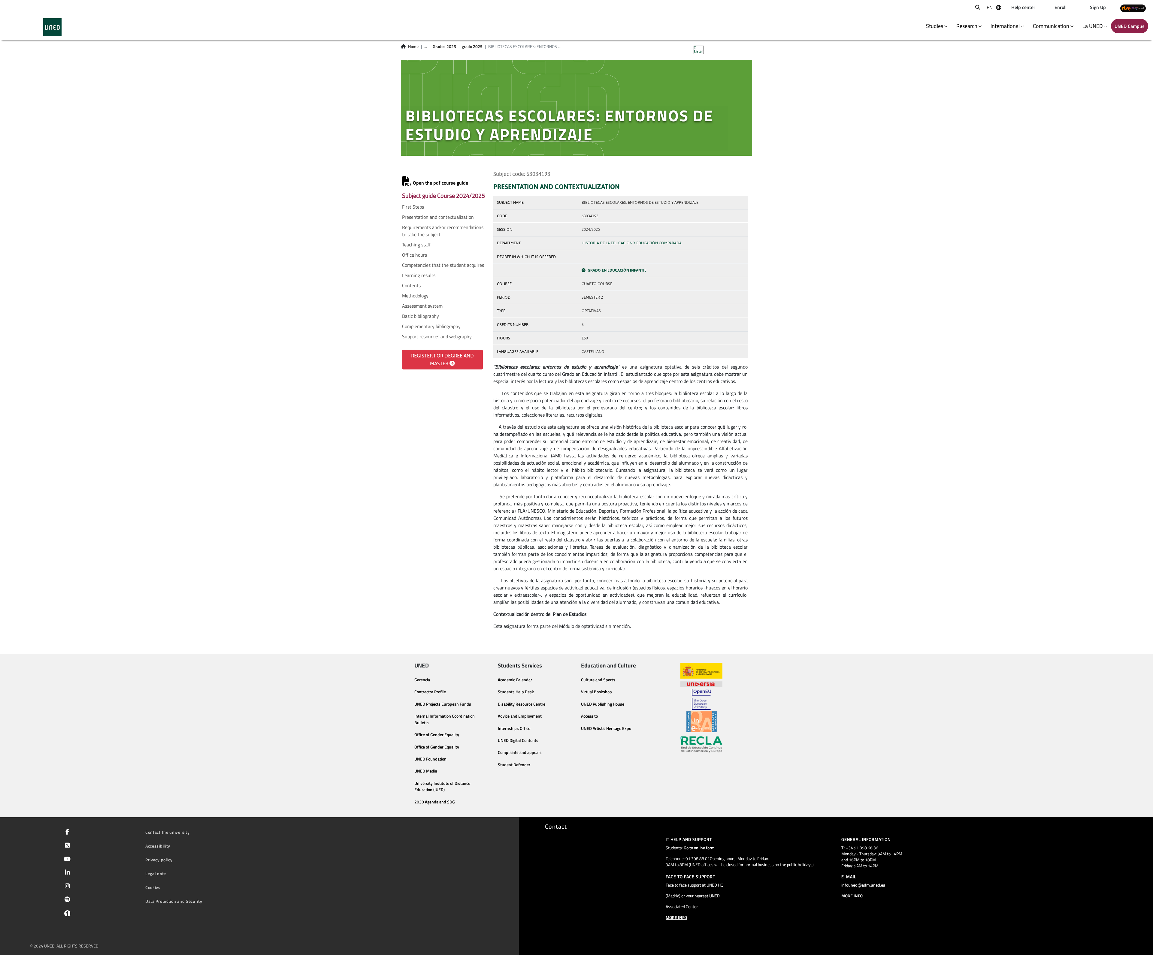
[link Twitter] (66, 846)
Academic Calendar (515, 679)
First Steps (413, 206)
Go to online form (699, 848)
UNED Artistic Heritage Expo (606, 728)
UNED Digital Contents (518, 740)
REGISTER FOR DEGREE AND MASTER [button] (442, 359)
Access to (589, 716)
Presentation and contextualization (438, 217)
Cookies (153, 887)
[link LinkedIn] (66, 873)
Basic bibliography (420, 316)
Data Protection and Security (173, 901)
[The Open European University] (701, 699)
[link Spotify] (66, 900)
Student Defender (514, 764)
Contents (411, 285)
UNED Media (425, 771)
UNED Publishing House (602, 704)
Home (413, 46)
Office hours (414, 254)
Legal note (155, 873)
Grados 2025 (444, 46)
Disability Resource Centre (521, 704)
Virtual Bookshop (596, 691)
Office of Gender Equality (436, 734)
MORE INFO (676, 917)
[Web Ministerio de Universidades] (701, 671)
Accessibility (157, 846)
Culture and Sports (598, 679)
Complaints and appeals (520, 752)
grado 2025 (472, 46)
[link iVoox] (66, 915)
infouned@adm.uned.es (863, 885)
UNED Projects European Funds (442, 704)
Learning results (418, 275)
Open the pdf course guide (440, 182)
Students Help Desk (516, 691)
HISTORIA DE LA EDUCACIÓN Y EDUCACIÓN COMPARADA (632, 243)
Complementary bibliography (431, 326)
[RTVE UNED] (1133, 8)
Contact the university (167, 832)
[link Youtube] (66, 860)
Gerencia (422, 679)
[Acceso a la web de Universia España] (701, 683)
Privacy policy (159, 860)
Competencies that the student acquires (443, 265)
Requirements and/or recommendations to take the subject (442, 231)
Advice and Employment (520, 716)
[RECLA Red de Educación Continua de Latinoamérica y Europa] (701, 744)
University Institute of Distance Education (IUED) (442, 786)
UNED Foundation (430, 759)
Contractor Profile (430, 691)
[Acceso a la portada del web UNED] (52, 27)
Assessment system (422, 305)
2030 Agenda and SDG (434, 802)
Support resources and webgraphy (437, 336)
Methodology (415, 295)
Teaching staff (416, 244)
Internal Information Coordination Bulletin (444, 719)
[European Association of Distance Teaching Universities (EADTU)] (701, 721)
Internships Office (514, 728)
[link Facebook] (66, 832)
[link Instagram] (66, 887)
